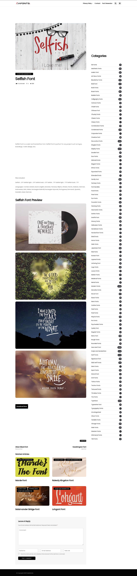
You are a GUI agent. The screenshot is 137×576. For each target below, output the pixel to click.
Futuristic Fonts (96, 202)
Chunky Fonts (95, 114)
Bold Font (94, 84)
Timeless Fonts (96, 393)
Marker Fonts (95, 275)
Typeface (94, 401)
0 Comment (21, 83)
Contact (97, 3)
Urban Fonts (95, 416)
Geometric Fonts (96, 210)
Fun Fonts (94, 198)
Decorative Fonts (96, 141)
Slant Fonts (95, 366)
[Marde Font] (32, 467)
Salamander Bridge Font (27, 509)
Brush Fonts (95, 91)
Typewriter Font (96, 404)
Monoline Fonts (96, 290)
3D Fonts (94, 65)
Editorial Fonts (95, 160)
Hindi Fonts (94, 236)
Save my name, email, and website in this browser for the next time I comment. (43, 554)
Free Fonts (94, 194)
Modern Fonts (33, 488)
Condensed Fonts (97, 129)
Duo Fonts (94, 156)
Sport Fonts (95, 370)
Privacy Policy (87, 3)
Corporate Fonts (96, 133)
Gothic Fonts (95, 213)
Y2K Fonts (94, 439)
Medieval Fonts (96, 278)
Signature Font (96, 359)
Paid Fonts (94, 309)
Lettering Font (95, 263)
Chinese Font (95, 110)
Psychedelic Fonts (97, 324)
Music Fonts (95, 297)
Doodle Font (95, 152)
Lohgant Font (58, 509)
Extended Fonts (96, 175)
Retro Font (94, 336)
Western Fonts (96, 431)
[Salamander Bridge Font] (32, 496)
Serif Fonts (94, 355)
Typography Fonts (97, 408)
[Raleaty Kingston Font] (69, 467)
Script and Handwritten (24, 74)
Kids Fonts (94, 252)
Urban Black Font (21, 448)
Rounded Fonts (96, 343)
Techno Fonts (95, 385)
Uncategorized (96, 412)
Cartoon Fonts (96, 103)
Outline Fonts (95, 305)
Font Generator (107, 3)
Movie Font (94, 294)
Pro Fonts (94, 320)
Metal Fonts (95, 282)
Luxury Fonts (95, 271)
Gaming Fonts (95, 206)
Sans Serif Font (96, 347)
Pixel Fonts (94, 313)
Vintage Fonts (95, 423)
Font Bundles (95, 187)
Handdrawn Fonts (97, 229)
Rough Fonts (95, 339)
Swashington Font (79, 448)
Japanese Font (96, 248)
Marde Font (21, 480)
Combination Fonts (97, 126)
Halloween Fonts (96, 225)
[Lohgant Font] (69, 496)
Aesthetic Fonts (96, 68)
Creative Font (95, 137)
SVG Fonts (94, 378)
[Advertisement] (68, 11)
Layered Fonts (95, 259)
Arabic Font (95, 72)
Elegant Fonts (59, 460)
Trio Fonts (94, 397)
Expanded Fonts (96, 171)
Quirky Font (95, 328)
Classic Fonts (95, 118)
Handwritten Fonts (97, 233)
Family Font (95, 179)
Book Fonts (94, 87)
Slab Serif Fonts (96, 362)
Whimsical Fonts (96, 435)
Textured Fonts (96, 389)
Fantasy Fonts (95, 183)
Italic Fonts (94, 244)
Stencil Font (95, 374)
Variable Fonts (95, 420)
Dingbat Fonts (95, 145)
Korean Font (95, 255)
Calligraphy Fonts (97, 99)
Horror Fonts (95, 240)
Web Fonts (94, 427)
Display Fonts (95, 149)
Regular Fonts (95, 332)
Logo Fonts (94, 267)
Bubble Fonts (95, 95)
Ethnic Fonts (95, 168)
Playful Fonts (95, 317)
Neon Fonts (95, 301)
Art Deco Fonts (96, 76)
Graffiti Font (95, 217)
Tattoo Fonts (95, 381)
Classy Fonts (22, 488)
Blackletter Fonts (96, 80)
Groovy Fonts (95, 221)
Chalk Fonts (95, 107)
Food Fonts (94, 191)
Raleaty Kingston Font (63, 480)
